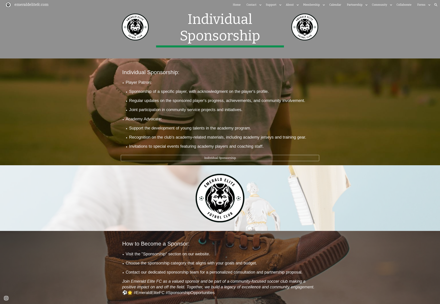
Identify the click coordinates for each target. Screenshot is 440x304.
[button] (436, 5)
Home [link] (237, 4)
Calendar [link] (335, 4)
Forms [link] (421, 4)
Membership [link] (311, 4)
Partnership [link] (354, 4)
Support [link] (271, 4)
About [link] (290, 4)
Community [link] (379, 4)
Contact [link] (251, 4)
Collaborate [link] (404, 4)
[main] (220, 29)
